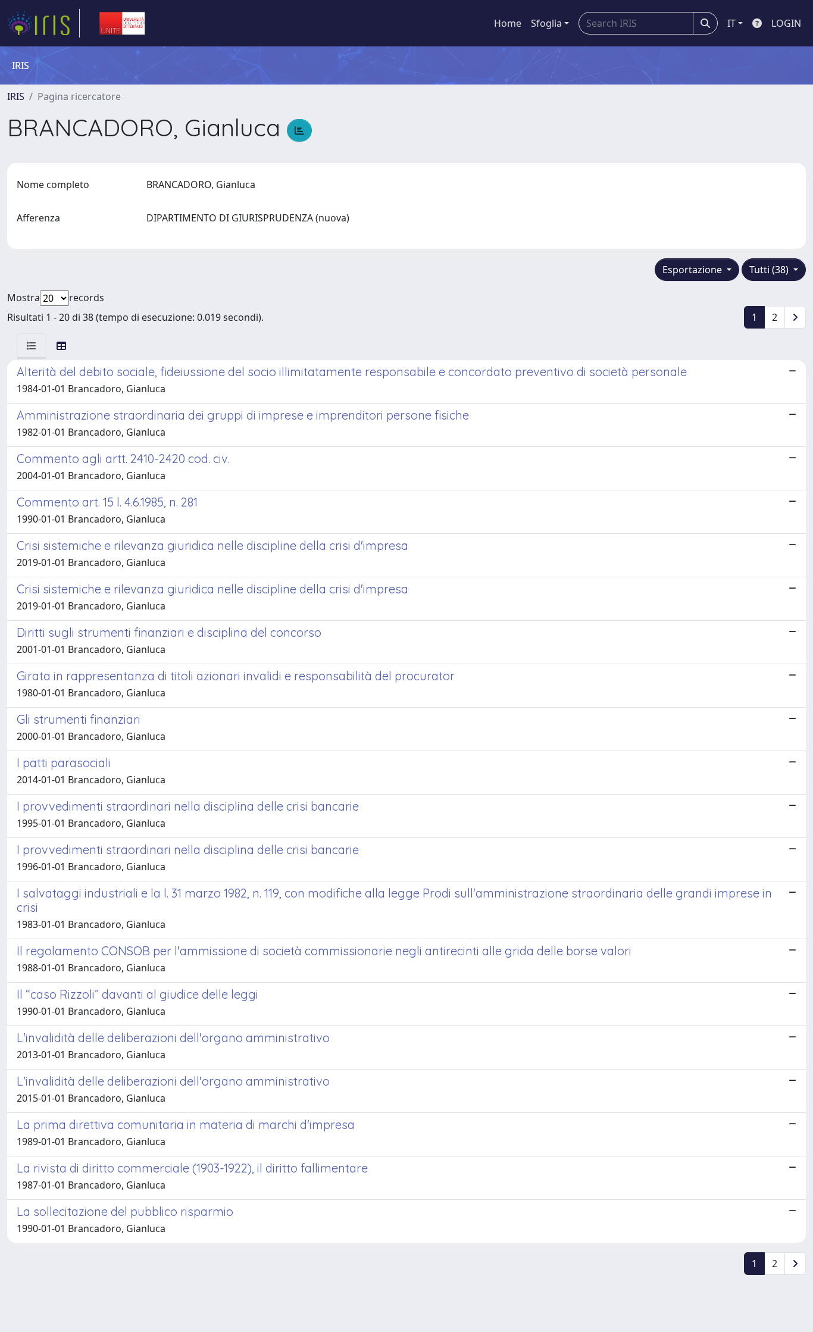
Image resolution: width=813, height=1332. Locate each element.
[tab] (31, 345)
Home (507, 23)
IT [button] (731, 23)
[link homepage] (43, 23)
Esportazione (693, 269)
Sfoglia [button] (546, 23)
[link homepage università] (122, 23)
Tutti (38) (770, 269)
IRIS (15, 96)
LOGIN (786, 23)
